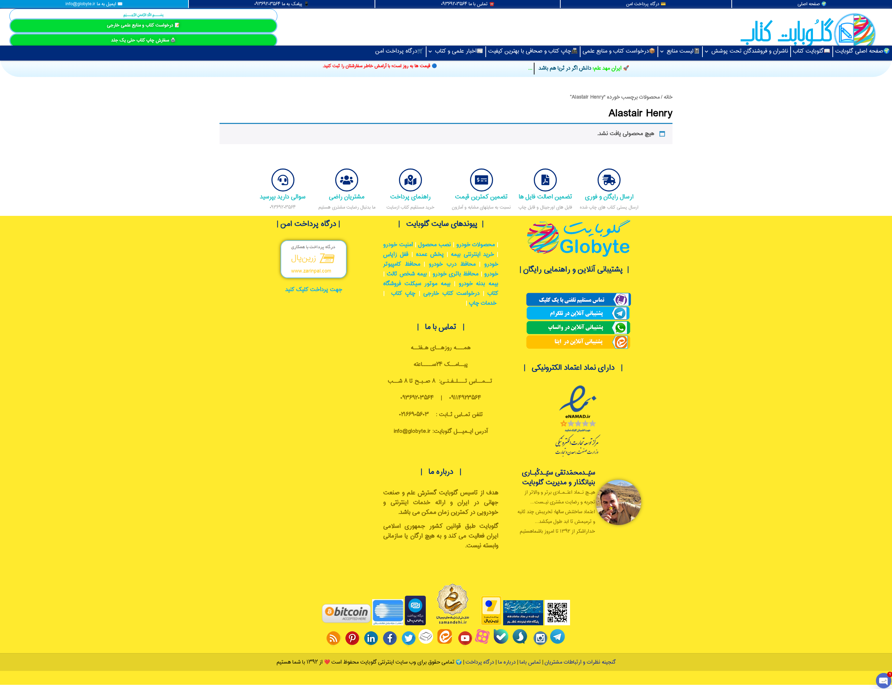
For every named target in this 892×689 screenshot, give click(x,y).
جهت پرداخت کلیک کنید (313, 290)
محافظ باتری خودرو (456, 274)
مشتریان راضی (346, 197)
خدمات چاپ (483, 303)
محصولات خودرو (475, 245)
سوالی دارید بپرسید (283, 197)
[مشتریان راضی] (346, 180)
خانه (668, 97)
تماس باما (530, 662)
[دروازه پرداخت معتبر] (491, 624)
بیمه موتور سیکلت (428, 284)
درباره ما (506, 662)
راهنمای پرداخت (410, 197)
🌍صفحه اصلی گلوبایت (862, 51)
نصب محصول (434, 245)
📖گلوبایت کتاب (811, 51)
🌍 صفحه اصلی (812, 4)
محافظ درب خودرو (452, 264)
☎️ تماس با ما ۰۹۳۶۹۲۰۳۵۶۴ (467, 4)
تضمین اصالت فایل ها (545, 197)
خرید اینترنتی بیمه (472, 254)
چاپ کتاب (403, 293)
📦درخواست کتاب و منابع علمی (619, 51)
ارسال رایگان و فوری (609, 197)
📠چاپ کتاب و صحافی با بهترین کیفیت (533, 51)
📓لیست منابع (683, 51)
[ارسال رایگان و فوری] (609, 180)
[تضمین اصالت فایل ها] (545, 180)
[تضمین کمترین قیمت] (481, 180)
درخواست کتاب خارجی (451, 293)
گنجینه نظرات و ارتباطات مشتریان (580, 662)
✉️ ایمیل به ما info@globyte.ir (94, 4)
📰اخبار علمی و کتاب (459, 51)
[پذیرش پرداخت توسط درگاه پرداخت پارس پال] (415, 624)
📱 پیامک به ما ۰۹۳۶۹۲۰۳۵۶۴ (281, 4)
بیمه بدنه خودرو (478, 284)
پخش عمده (430, 254)
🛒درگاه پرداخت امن (399, 51)
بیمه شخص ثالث (407, 274)
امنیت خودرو (398, 245)
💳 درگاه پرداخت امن (646, 4)
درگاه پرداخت (480, 662)
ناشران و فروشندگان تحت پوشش (750, 51)
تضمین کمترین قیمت (481, 197)
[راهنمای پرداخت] (410, 180)
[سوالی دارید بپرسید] (282, 180)
